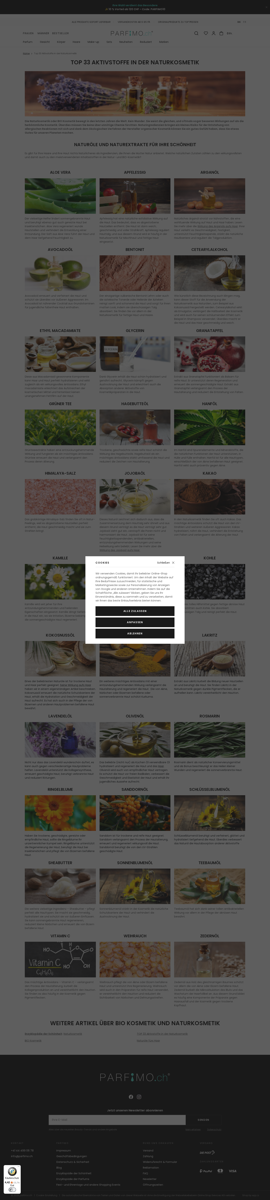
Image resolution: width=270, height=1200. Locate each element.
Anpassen (135, 622)
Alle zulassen (135, 611)
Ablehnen (135, 633)
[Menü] (18, 1167)
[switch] (12, 1190)
